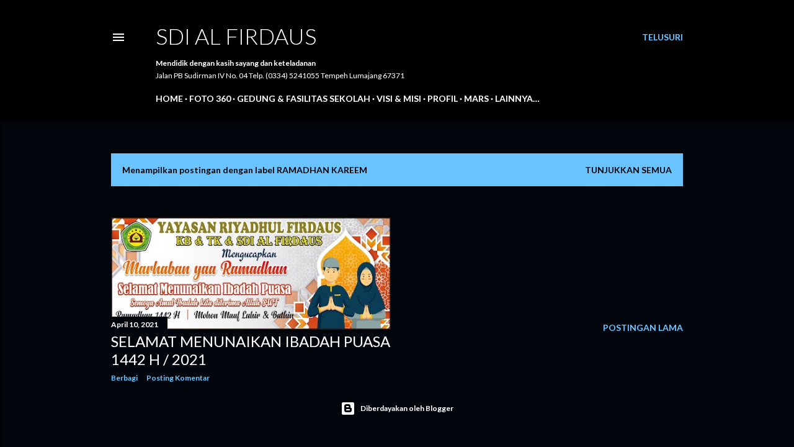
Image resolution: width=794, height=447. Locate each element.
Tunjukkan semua (628, 170)
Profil (442, 98)
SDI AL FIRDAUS (236, 36)
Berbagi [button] (124, 377)
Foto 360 (210, 98)
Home (169, 98)
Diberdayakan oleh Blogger (406, 408)
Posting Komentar (178, 377)
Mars (476, 98)
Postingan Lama (643, 327)
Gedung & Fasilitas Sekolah (303, 98)
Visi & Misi (399, 98)
